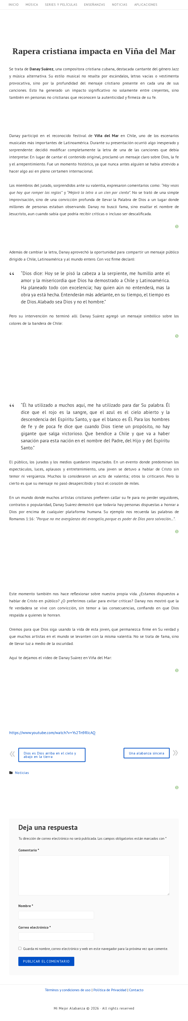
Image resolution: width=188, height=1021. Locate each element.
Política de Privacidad (109, 990)
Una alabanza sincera (146, 753)
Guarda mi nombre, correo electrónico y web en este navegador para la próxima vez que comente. (95, 948)
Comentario (28, 850)
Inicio (13, 5)
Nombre (25, 905)
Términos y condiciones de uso (68, 990)
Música (32, 5)
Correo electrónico (34, 927)
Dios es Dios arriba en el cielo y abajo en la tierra (50, 755)
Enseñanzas (94, 5)
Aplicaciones (146, 5)
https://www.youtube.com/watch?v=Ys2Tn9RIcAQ (52, 732)
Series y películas (61, 5)
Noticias (119, 5)
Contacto (136, 990)
